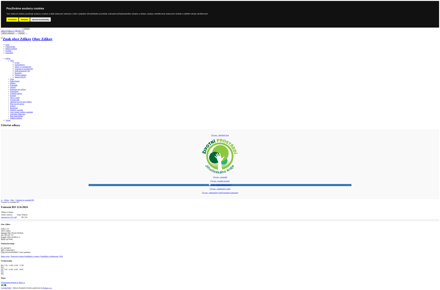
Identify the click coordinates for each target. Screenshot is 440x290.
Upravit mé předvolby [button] (40, 19)
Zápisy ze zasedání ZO (23, 67)
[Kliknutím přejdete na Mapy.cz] (13, 283)
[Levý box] (220, 135)
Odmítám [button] (24, 19)
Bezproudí (14, 108)
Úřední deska (10, 47)
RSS (61, 256)
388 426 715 (19, 31)
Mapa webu (5, 256)
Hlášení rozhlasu (16, 118)
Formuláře (14, 85)
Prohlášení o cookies (32, 256)
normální (21, 33)
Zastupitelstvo (20, 65)
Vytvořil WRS (6, 288)
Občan (8, 59)
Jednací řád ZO (20, 77)
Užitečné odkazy (16, 94)
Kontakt (8, 51)
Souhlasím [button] (12, 19)
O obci (17, 63)
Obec (12, 61)
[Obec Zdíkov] (16, 39)
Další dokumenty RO (22, 71)
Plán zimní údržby (16, 116)
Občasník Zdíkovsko (17, 114)
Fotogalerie (14, 91)
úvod (7, 45)
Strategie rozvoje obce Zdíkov (21, 102)
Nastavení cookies (17, 256)
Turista (8, 120)
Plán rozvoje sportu (17, 104)
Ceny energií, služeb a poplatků (21, 112)
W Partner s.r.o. (46, 288)
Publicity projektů (16, 110)
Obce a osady (15, 98)
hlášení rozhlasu (11, 49)
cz (2, 200)
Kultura (13, 106)
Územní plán (14, 100)
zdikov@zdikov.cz (7, 31)
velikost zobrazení (8, 33)
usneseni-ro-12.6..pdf (9, 217)
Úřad (12, 79)
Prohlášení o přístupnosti (49, 256)
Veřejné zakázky (21, 75)
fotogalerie (9, 53)
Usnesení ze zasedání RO (24, 69)
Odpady (13, 87)
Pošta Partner (15, 81)
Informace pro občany (18, 89)
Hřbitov (13, 83)
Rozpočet (18, 73)
